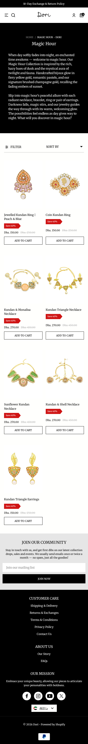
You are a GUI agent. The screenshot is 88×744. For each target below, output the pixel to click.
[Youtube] (50, 696)
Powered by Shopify (53, 724)
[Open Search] (13, 15)
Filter (15, 147)
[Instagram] (38, 696)
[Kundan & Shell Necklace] (65, 374)
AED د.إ (44, 708)
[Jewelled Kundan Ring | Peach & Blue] (23, 184)
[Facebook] (27, 696)
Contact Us (44, 634)
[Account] (74, 15)
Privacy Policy (44, 627)
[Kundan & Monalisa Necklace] (23, 279)
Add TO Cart (23, 240)
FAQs (44, 661)
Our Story (44, 654)
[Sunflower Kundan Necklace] (23, 374)
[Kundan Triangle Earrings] (23, 469)
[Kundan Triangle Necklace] (65, 279)
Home (29, 37)
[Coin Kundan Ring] (65, 184)
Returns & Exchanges (44, 613)
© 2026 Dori (30, 724)
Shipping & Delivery (44, 606)
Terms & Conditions (44, 620)
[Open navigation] (6, 15)
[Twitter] (61, 696)
